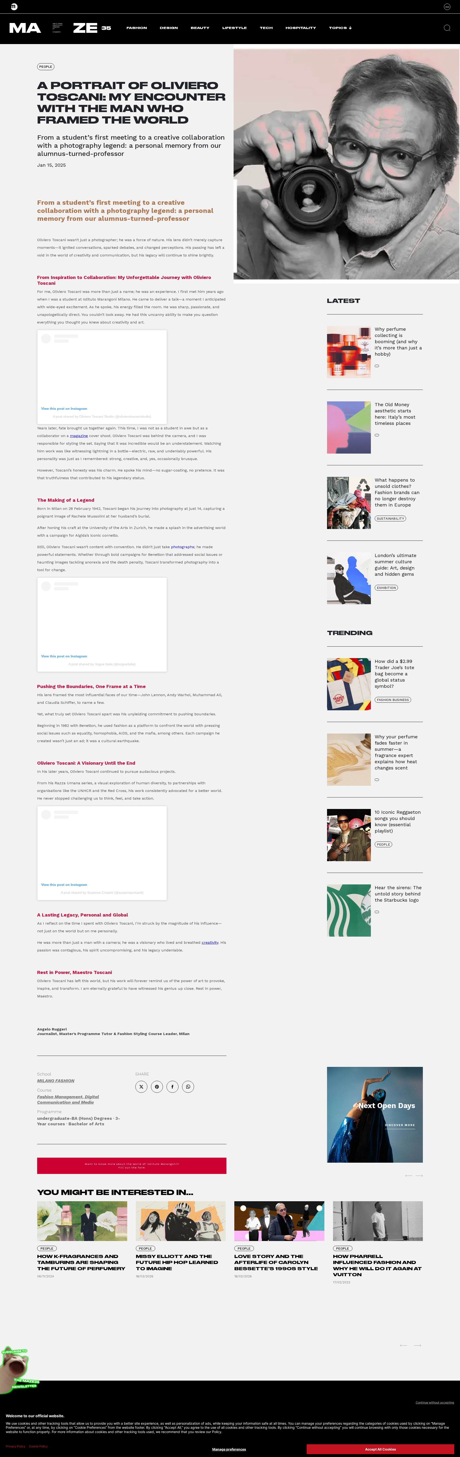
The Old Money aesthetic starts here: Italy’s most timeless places (395, 414)
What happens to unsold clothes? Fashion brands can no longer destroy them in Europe (397, 492)
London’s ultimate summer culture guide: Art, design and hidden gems (395, 564)
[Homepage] (14, 6)
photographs (182, 547)
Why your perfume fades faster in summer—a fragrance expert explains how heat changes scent (396, 752)
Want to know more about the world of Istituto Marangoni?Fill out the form (132, 1166)
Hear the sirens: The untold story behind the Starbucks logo (398, 894)
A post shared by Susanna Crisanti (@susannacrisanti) (102, 892)
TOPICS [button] (338, 28)
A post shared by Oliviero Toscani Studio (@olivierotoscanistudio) (102, 416)
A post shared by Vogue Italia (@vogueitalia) (102, 664)
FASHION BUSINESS (393, 700)
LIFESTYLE (234, 28)
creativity (210, 942)
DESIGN (169, 28)
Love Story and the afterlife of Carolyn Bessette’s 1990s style (276, 1262)
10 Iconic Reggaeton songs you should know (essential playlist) (398, 821)
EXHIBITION (386, 588)
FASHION (136, 28)
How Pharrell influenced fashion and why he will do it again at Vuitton (377, 1265)
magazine (79, 435)
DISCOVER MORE (400, 1125)
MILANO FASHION (55, 1080)
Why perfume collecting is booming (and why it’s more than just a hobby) (398, 341)
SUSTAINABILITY (390, 518)
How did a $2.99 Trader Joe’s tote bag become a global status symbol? (394, 673)
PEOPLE (45, 66)
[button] (447, 28)
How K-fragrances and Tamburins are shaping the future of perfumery (81, 1262)
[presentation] (408, 1176)
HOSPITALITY (301, 28)
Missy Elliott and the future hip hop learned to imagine (177, 1262)
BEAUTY (200, 28)
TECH (266, 28)
